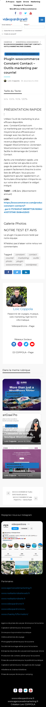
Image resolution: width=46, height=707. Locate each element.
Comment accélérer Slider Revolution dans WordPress (21, 401)
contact (33, 254)
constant (19, 254)
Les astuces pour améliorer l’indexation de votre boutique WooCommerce (20, 433)
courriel (9, 258)
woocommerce (13, 264)
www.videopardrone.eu (13, 609)
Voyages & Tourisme (23, 5)
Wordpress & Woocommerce (27, 42)
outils (36, 258)
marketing (23, 258)
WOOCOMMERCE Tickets (19, 471)
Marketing (35, 2)
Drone (26, 2)
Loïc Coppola (14, 81)
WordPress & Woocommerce (23, 9)
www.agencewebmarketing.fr (16, 588)
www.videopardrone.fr (12, 604)
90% (6, 99)
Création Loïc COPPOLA (23, 704)
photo (9, 261)
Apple (18, 2)
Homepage (8, 42)
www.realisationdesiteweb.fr (15, 593)
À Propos (10, 2)
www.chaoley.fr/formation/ (14, 614)
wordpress (31, 264)
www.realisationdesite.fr (13, 598)
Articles (11, 426)
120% (24, 98)
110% (17, 99)
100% (11, 99)
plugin (19, 261)
